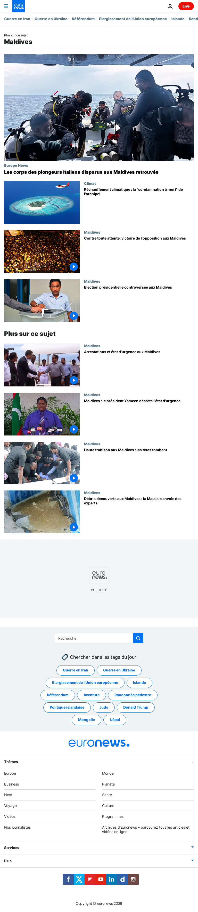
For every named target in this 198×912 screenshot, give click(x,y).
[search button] (138, 638)
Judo (103, 707)
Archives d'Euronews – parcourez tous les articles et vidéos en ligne (145, 829)
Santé (107, 794)
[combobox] (99, 638)
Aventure (92, 695)
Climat (90, 183)
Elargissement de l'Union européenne (133, 19)
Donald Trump (135, 707)
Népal (115, 719)
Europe (10, 773)
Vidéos (9, 816)
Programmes (112, 816)
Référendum (83, 19)
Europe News (16, 165)
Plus (8, 861)
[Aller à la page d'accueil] (18, 6)
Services (11, 847)
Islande (178, 19)
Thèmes (11, 761)
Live (186, 6)
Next (8, 794)
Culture (108, 805)
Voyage (10, 805)
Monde (108, 773)
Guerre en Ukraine (51, 19)
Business (11, 784)
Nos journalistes (17, 827)
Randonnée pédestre (132, 695)
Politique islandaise (67, 707)
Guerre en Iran (17, 19)
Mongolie (86, 719)
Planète (108, 784)
